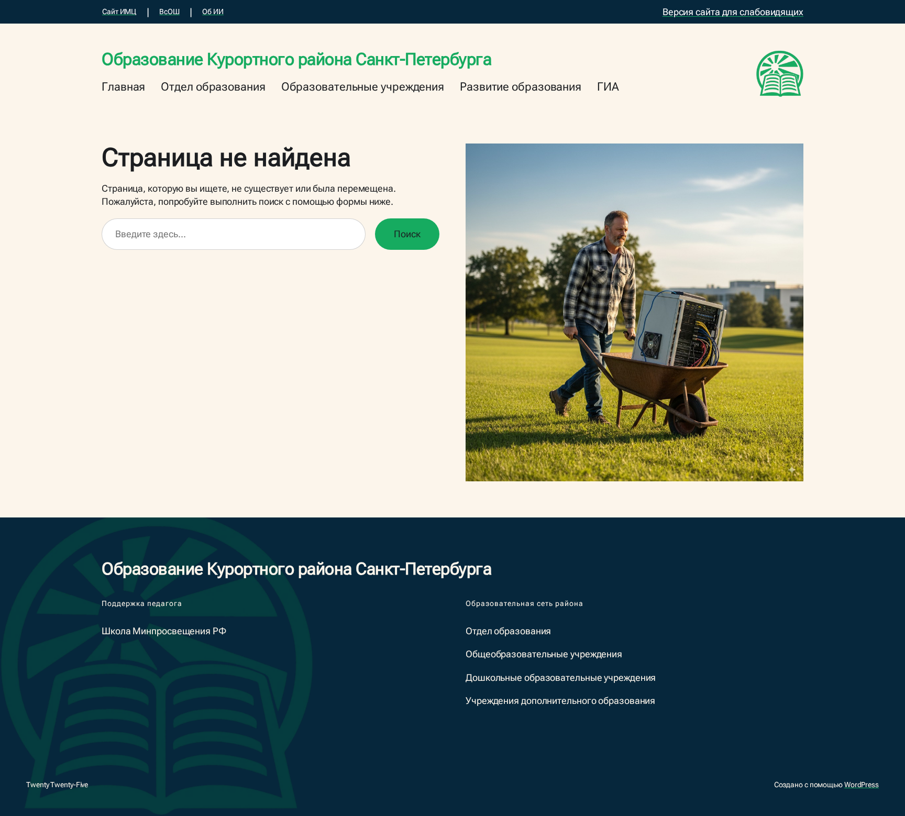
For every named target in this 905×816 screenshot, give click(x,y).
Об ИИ (213, 11)
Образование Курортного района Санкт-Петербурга (296, 59)
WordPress (861, 784)
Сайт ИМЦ (119, 11)
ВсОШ (169, 11)
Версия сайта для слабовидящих (733, 11)
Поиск (407, 233)
